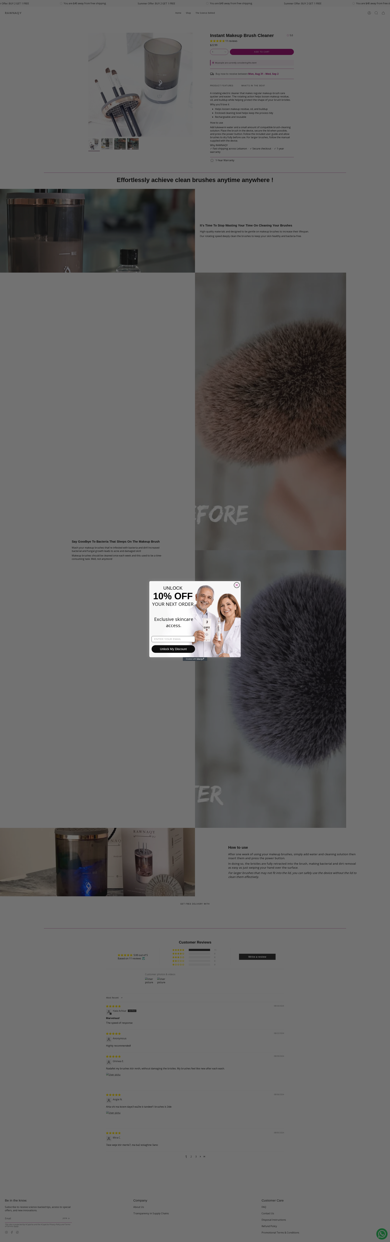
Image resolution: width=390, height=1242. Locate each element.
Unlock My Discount (173, 649)
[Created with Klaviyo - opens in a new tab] (195, 659)
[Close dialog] (236, 585)
